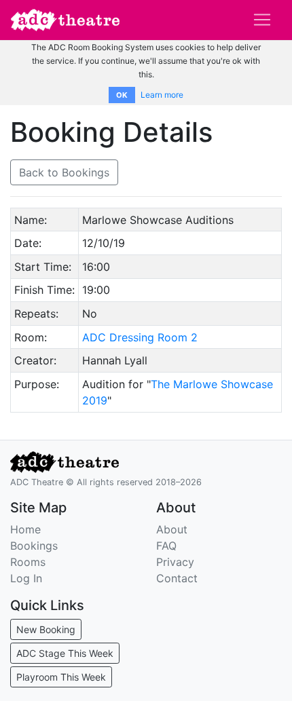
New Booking (45, 629)
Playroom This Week (61, 677)
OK (122, 95)
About (171, 529)
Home (25, 529)
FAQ (166, 545)
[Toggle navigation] (262, 19)
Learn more (162, 95)
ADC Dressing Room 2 (140, 337)
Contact (177, 578)
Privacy (175, 562)
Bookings (34, 545)
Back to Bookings (64, 172)
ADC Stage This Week (64, 653)
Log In (26, 578)
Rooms (27, 562)
